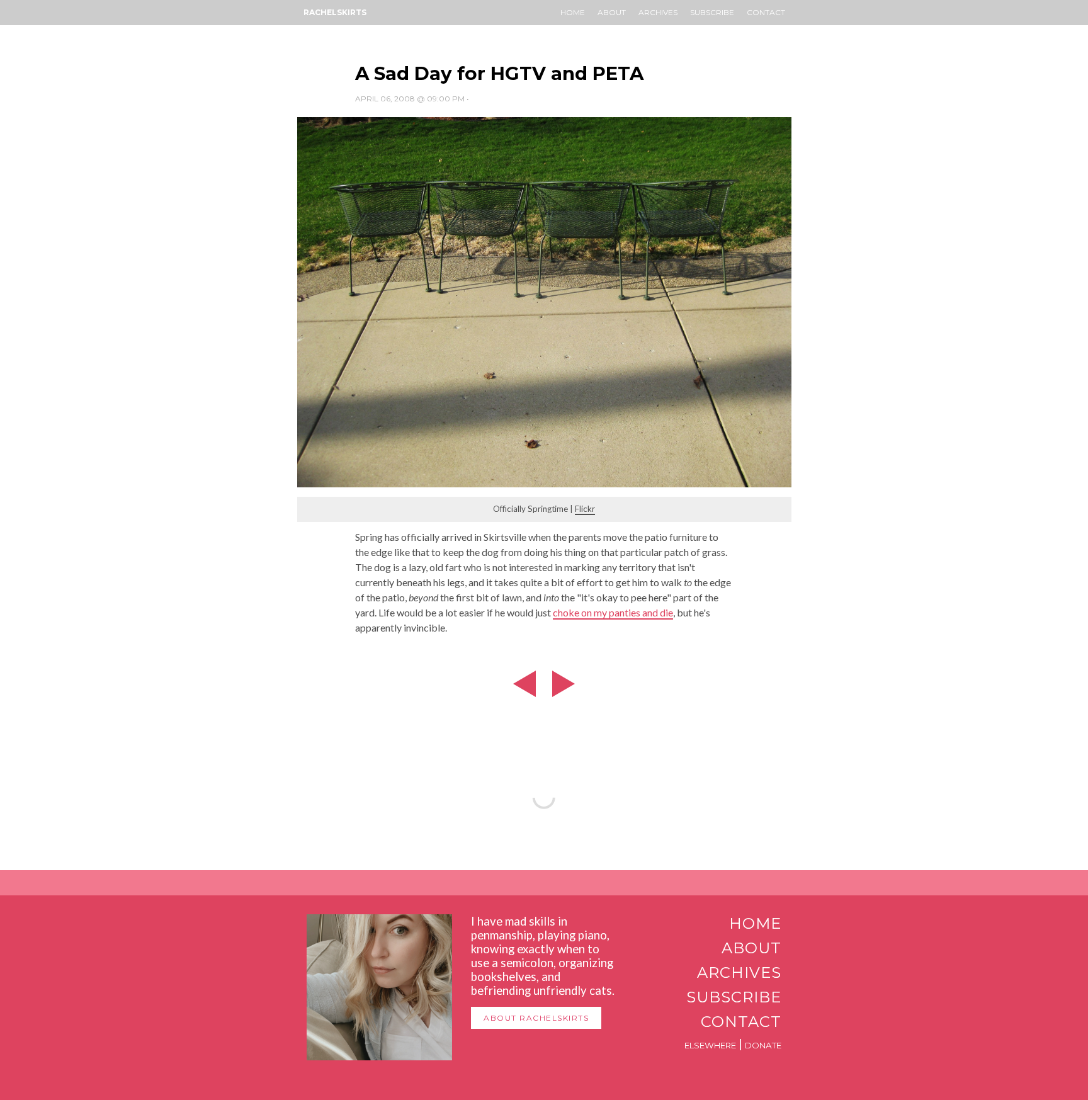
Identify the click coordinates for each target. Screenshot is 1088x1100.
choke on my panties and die (613, 612)
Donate (763, 1045)
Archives (657, 12)
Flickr (585, 509)
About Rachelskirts (536, 1018)
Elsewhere (710, 1045)
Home (572, 12)
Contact (766, 12)
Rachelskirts (334, 12)
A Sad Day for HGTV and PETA (499, 73)
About (612, 12)
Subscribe (712, 12)
